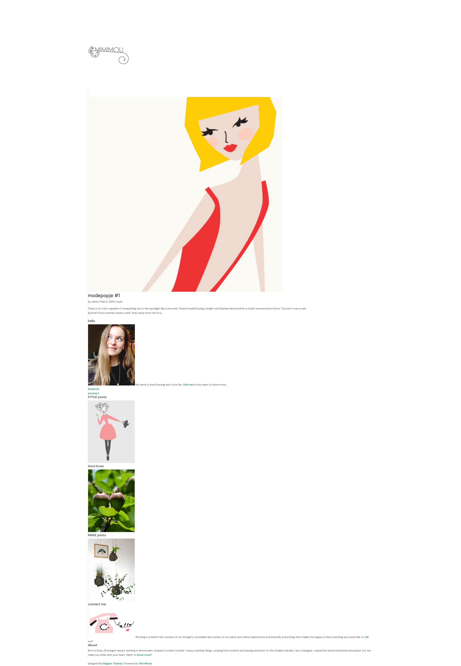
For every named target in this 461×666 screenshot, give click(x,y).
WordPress (145, 663)
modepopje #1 (104, 295)
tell (366, 637)
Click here (188, 384)
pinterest (93, 393)
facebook (93, 389)
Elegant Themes (112, 663)
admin (95, 301)
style (119, 301)
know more (144, 654)
